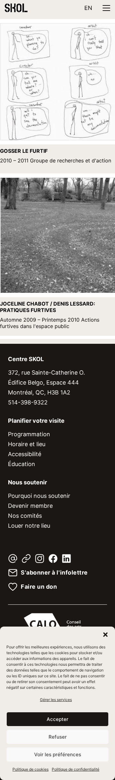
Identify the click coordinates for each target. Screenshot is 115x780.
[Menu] (106, 8)
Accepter (57, 719)
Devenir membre (30, 505)
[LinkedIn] (66, 558)
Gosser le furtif (24, 151)
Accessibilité (24, 454)
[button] (105, 634)
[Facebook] (53, 558)
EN (88, 7)
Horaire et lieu (26, 444)
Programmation (29, 434)
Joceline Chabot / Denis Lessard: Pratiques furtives (47, 306)
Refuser (58, 737)
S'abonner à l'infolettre (54, 572)
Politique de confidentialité (75, 769)
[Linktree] (26, 558)
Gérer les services (56, 699)
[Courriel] (13, 558)
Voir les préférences (57, 754)
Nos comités (25, 515)
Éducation (21, 464)
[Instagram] (39, 558)
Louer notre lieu (29, 525)
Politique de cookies (30, 769)
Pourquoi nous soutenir (39, 495)
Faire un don (39, 587)
